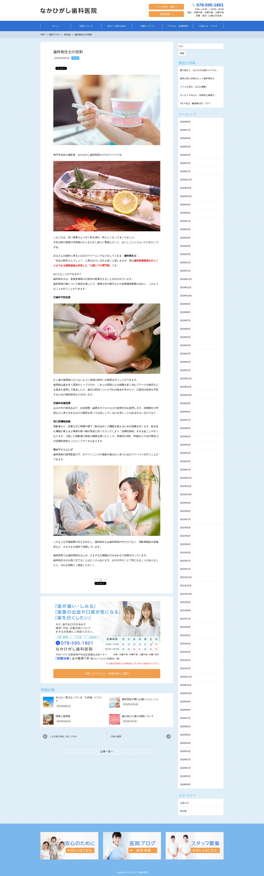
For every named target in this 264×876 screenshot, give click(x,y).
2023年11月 (185, 387)
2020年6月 (185, 726)
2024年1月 (185, 370)
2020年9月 (185, 701)
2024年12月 (186, 279)
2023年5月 (185, 436)
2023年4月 (185, 445)
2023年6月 (185, 428)
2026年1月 (185, 171)
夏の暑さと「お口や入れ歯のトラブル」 (199, 70)
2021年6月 (185, 627)
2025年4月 (185, 246)
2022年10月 (186, 494)
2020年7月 (185, 718)
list (100, 580)
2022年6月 (185, 527)
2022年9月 (185, 503)
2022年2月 (185, 561)
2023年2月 (185, 461)
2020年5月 (185, 735)
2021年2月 (185, 660)
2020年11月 (185, 685)
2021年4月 (185, 643)
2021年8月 (185, 610)
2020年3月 (185, 751)
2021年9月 (185, 602)
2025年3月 (185, 254)
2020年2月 (185, 759)
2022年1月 (185, 569)
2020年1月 (185, 768)
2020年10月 (186, 693)
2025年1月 (185, 271)
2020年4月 (185, 743)
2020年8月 (185, 710)
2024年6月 (185, 329)
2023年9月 (185, 403)
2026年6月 (185, 138)
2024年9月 (185, 304)
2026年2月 (185, 163)
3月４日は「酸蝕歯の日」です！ (195, 103)
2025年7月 (185, 221)
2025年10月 (186, 196)
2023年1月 (185, 469)
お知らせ (184, 803)
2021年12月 (186, 577)
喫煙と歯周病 (63, 716)
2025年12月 (186, 179)
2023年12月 (186, 378)
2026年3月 (185, 155)
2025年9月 (185, 204)
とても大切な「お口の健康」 (194, 86)
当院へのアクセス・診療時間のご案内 (107, 673)
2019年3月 (185, 776)
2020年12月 (186, 677)
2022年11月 (185, 486)
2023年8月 (185, 411)
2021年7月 (185, 618)
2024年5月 (185, 337)
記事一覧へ (106, 751)
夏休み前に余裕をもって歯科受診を (197, 78)
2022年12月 (186, 478)
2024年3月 (185, 353)
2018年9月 (185, 784)
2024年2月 (185, 362)
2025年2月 (185, 262)
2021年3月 (185, 652)
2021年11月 (185, 585)
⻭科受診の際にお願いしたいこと (140, 699)
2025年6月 (185, 229)
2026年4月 (185, 146)
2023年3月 (185, 453)
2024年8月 (185, 312)
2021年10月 (186, 594)
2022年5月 (185, 536)
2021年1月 (185, 668)
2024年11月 (185, 287)
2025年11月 (185, 188)
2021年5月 (185, 635)
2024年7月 (185, 320)
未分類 (75, 58)
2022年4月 (185, 544)
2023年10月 (186, 395)
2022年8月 (185, 511)
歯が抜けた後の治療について (138, 716)
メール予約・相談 (165, 7)
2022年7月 (185, 519)
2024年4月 (185, 345)
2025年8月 (185, 213)
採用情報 (165, 14)
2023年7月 (185, 420)
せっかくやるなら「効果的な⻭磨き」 (198, 95)
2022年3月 (185, 552)
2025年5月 (185, 238)
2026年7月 (185, 130)
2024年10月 (186, 295)
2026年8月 (185, 121)
